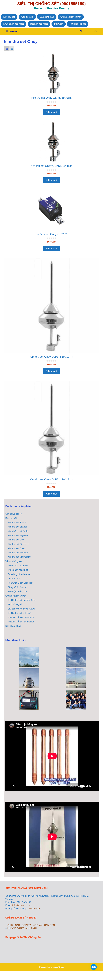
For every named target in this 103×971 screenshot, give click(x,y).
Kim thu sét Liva (16, 539)
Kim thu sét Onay (16, 548)
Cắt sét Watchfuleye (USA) (21, 608)
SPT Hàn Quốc (15, 604)
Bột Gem (58, 24)
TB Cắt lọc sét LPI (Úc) (19, 613)
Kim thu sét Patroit (17, 522)
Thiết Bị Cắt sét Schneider (21, 621)
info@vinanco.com (21, 905)
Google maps (34, 908)
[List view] (11, 48)
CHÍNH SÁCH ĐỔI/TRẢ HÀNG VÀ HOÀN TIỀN (31, 925)
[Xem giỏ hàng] (81, 31)
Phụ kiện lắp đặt (78, 24)
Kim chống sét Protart (19, 531)
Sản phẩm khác (13, 626)
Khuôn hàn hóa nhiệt (13, 24)
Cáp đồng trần (47, 17)
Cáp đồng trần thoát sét (19, 574)
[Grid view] (6, 48)
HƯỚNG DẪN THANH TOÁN (22, 928)
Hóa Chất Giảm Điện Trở (20, 583)
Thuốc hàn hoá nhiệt (18, 570)
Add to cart (51, 112)
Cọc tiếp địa (27, 17)
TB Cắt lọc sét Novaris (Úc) (22, 600)
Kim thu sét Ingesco (18, 535)
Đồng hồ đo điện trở (17, 587)
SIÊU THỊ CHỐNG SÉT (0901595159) (51, 3)
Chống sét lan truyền (70, 17)
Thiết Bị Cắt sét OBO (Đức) (21, 617)
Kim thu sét (9, 17)
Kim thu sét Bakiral (17, 526)
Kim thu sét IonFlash (18, 552)
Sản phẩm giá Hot (14, 514)
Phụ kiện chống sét (17, 591)
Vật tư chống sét (13, 561)
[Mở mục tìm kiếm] (96, 31)
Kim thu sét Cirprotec (18, 544)
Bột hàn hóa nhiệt (39, 24)
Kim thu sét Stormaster (19, 557)
